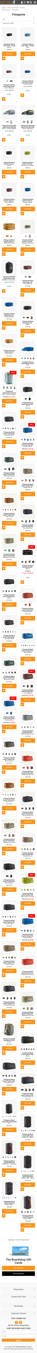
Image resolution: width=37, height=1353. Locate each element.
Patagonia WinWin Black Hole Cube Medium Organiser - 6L (9, 279)
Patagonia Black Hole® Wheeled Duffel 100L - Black (27, 1176)
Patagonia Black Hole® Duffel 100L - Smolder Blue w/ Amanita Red (27, 1096)
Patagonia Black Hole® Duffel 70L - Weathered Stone (27, 1013)
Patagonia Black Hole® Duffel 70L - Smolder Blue (9, 922)
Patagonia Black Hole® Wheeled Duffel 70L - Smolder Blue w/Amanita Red (9, 1163)
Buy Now (9, 54)
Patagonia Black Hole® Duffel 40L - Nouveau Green (9, 474)
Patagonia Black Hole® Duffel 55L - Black (9, 596)
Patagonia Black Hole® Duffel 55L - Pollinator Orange (27, 773)
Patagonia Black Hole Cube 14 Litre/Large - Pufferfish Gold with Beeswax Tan (9, 354)
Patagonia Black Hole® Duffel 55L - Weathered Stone (9, 840)
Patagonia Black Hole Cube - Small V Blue (27, 45)
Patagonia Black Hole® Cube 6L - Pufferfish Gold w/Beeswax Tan (9, 242)
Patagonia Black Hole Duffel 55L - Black (27, 567)
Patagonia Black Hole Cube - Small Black (9, 45)
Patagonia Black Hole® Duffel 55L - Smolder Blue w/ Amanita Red (27, 814)
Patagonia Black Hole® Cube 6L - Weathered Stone (28, 241)
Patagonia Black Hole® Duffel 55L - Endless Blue (9, 718)
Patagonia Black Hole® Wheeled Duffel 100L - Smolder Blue (9, 1204)
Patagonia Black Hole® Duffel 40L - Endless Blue (27, 445)
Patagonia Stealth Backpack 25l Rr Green (9, 1040)
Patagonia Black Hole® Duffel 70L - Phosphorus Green (27, 895)
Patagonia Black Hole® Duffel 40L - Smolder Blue (9, 433)
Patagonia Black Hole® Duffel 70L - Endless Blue (27, 936)
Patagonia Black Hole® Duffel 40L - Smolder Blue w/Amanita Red (27, 527)
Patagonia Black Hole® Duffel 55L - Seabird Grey (27, 854)
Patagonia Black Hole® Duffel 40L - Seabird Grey (27, 485)
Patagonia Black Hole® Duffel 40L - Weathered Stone (9, 555)
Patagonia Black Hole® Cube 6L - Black (9, 164)
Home (3, 7)
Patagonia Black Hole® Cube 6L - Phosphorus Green (27, 164)
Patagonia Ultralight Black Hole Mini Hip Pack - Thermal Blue (9, 127)
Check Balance (18, 1273)
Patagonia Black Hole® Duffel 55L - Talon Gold (9, 800)
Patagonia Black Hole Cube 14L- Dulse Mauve (27, 282)
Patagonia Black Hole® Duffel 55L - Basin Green (9, 759)
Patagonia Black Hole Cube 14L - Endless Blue (9, 315)
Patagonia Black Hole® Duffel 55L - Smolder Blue (9, 637)
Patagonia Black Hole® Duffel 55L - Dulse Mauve (27, 691)
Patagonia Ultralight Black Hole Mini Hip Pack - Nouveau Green (28, 128)
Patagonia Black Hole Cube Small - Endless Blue (28, 82)
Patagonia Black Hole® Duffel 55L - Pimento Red (27, 610)
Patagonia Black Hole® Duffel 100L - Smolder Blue (9, 1081)
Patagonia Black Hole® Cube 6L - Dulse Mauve (9, 200)
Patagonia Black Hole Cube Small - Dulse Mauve (9, 86)
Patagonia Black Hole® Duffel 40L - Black (27, 404)
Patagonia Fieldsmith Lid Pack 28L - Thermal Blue (9, 392)
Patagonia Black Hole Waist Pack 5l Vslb (27, 363)
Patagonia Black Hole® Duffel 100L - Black (27, 1054)
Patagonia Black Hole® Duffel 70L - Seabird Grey (9, 962)
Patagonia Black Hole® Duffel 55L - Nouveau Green (9, 677)
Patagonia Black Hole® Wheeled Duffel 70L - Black (28, 1135)
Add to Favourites (3, 58)
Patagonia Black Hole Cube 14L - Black (27, 323)
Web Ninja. (30, 1349)
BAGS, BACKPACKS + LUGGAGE (16, 7)
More (9, 94)
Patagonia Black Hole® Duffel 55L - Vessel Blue (27, 651)
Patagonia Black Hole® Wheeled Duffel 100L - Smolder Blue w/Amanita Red (27, 1219)
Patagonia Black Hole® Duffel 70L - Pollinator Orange (27, 973)
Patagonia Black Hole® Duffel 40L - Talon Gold (9, 515)
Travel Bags (6, 10)
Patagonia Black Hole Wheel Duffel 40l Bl (9, 1121)
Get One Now (18, 1268)
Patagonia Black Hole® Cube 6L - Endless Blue (27, 200)
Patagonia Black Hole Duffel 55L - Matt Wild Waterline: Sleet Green (28, 733)
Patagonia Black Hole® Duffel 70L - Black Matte (9, 881)
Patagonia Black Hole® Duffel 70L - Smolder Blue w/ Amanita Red (9, 1004)
